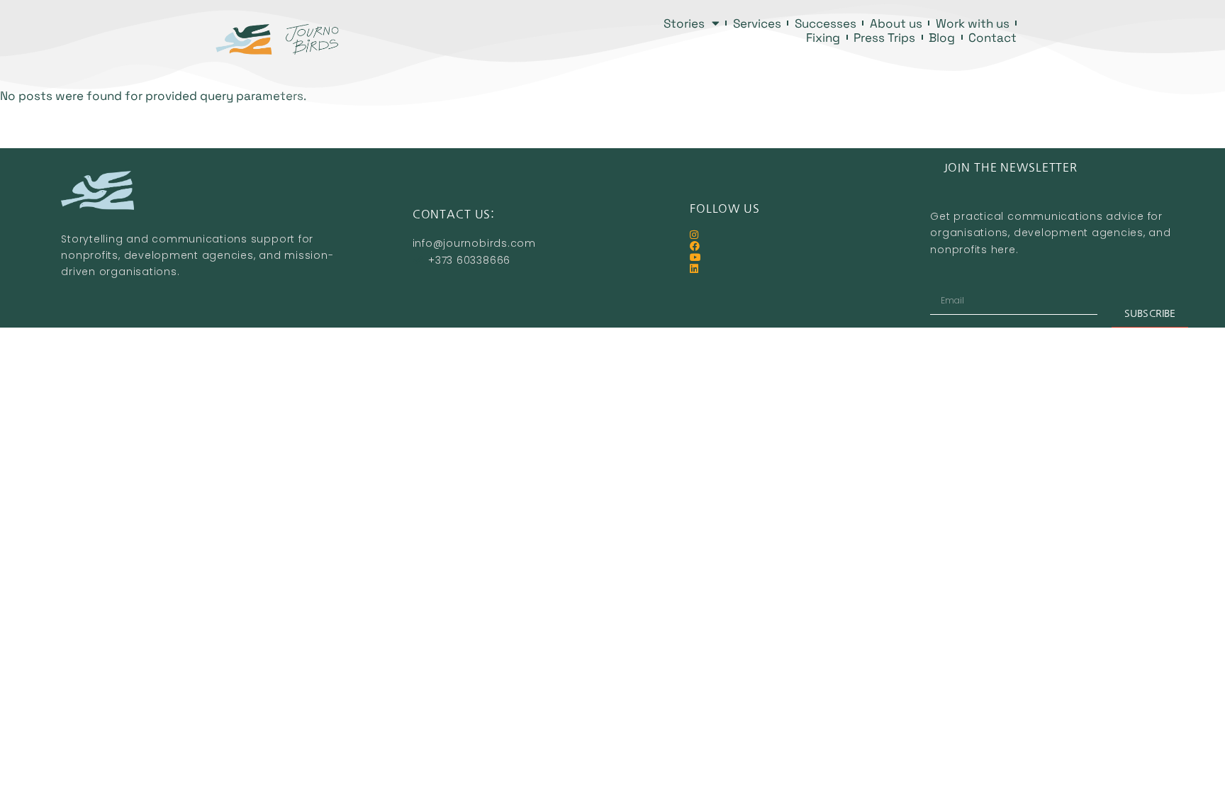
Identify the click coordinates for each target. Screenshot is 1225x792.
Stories (684, 23)
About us (896, 23)
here (1003, 249)
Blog (942, 37)
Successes (825, 23)
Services (757, 23)
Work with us (972, 23)
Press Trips (884, 37)
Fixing (823, 37)
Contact (992, 37)
